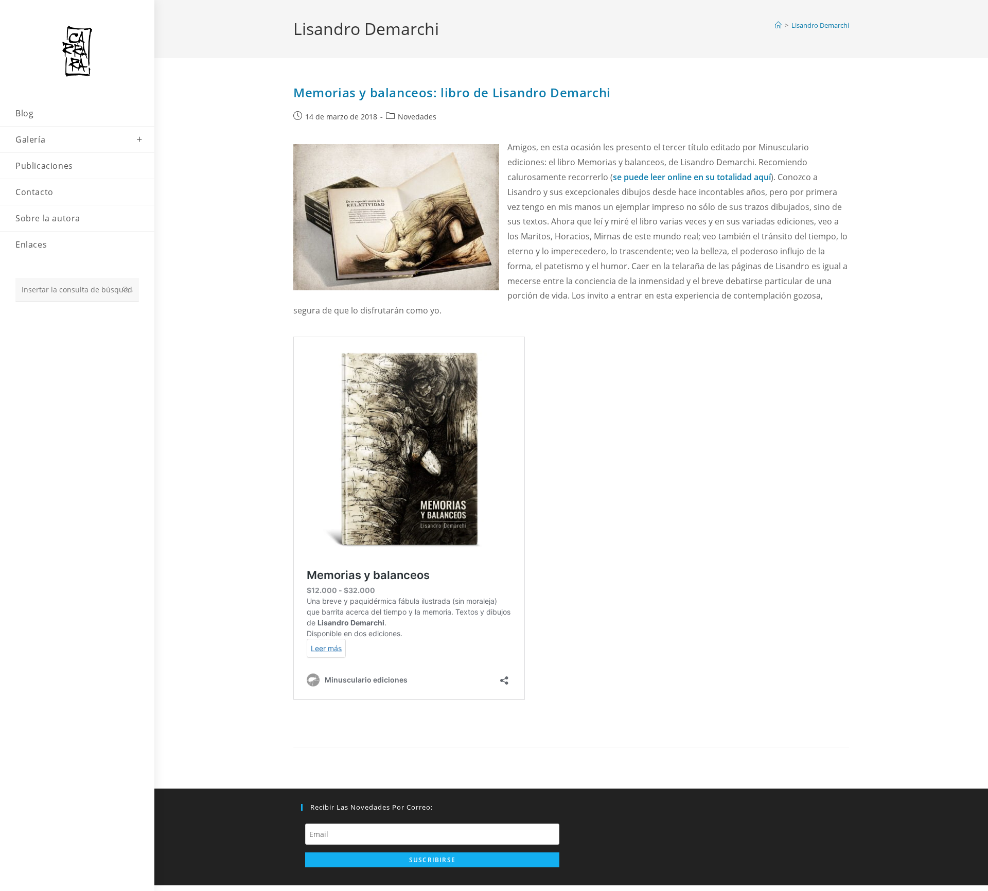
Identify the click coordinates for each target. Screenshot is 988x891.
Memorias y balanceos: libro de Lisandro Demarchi (452, 92)
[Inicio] (778, 25)
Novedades (417, 116)
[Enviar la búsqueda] (126, 290)
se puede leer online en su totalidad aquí (692, 177)
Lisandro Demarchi (820, 25)
